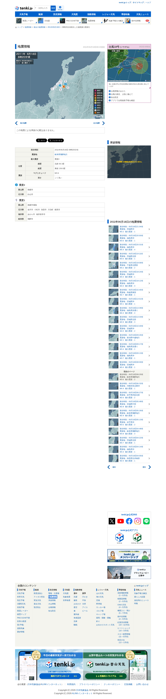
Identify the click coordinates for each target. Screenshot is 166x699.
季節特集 (125, 14)
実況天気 (37, 600)
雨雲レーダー (22, 611)
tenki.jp (24, 9)
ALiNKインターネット (51, 684)
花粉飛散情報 (122, 594)
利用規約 (71, 684)
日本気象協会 (34, 684)
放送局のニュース (141, 600)
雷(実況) (37, 607)
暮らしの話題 (139, 597)
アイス (85, 607)
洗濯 (75, 597)
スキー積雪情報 (123, 635)
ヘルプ (148, 2)
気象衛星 (66, 597)
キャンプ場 (100, 614)
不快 (84, 600)
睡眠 (75, 625)
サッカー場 (100, 607)
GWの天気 (122, 606)
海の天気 (99, 597)
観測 (41, 14)
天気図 (74, 14)
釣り (98, 621)
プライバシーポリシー (89, 684)
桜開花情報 (122, 600)
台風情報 (52, 607)
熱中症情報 (122, 617)
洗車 (75, 621)
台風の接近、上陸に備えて (122, 94)
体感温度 (77, 618)
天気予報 (23, 14)
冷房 (84, 604)
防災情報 (57, 14)
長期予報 (20, 607)
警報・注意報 (53, 593)
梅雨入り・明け (123, 611)
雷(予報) (20, 625)
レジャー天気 (108, 14)
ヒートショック (123, 629)
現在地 (60, 9)
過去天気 (37, 604)
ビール (85, 611)
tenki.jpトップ (125, 2)
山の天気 (99, 593)
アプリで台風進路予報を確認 (123, 100)
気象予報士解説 (140, 593)
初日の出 (123, 641)
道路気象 (20, 628)
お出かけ (77, 604)
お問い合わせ (142, 684)
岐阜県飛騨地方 (61, 154)
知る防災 (114, 97)
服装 (75, 600)
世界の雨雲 (21, 621)
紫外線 (76, 614)
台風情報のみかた (118, 91)
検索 (53, 8)
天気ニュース (142, 14)
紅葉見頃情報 (123, 623)
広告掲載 (128, 684)
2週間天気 (21, 604)
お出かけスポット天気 (105, 625)
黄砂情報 (20, 632)
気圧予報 (20, 600)
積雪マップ (21, 614)
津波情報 (52, 600)
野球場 (99, 604)
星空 (75, 607)
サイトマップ (138, 2)
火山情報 (52, 604)
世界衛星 (66, 600)
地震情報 (53, 597)
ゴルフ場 (99, 611)
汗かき (85, 597)
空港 (98, 600)
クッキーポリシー (112, 684)
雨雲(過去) (38, 593)
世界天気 (20, 597)
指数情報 (91, 14)
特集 (136, 603)
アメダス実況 (39, 597)
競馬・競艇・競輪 (103, 618)
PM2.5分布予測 (23, 618)
